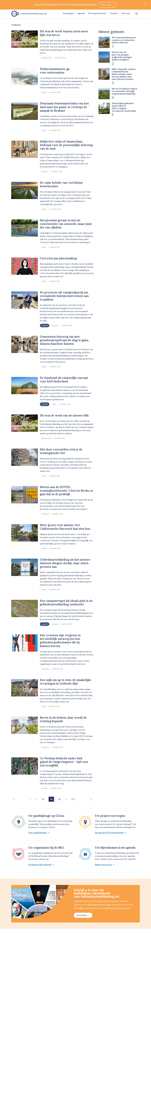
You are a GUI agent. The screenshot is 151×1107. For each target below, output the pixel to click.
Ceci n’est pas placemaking (58, 258)
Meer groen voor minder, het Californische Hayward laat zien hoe (65, 526)
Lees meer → (107, 4)
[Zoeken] (136, 14)
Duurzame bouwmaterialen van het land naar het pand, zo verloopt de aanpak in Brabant (64, 107)
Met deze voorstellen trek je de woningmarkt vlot (61, 451)
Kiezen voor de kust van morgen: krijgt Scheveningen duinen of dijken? (122, 56)
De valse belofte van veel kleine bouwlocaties (61, 184)
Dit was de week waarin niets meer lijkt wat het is (64, 33)
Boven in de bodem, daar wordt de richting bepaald (63, 719)
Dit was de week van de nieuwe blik (64, 415)
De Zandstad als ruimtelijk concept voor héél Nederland (64, 379)
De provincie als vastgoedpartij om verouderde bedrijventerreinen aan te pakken (64, 296)
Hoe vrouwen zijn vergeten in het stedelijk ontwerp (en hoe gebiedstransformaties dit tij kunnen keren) (60, 640)
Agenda (81, 13)
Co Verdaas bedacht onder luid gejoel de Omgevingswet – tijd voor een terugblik (64, 761)
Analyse (44, 209)
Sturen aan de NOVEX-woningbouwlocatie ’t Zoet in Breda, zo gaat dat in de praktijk (66, 490)
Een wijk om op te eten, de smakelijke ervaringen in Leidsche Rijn (65, 681)
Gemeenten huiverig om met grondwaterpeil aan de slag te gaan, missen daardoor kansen (64, 340)
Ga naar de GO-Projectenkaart (109, 833)
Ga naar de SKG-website (39, 864)
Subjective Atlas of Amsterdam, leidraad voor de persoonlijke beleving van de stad (66, 145)
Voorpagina (68, 13)
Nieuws (44, 367)
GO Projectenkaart (97, 13)
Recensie (45, 171)
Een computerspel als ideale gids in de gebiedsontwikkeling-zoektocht (66, 602)
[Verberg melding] (145, 5)
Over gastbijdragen (37, 833)
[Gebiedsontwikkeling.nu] (35, 14)
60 (59, 799)
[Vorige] (14, 799)
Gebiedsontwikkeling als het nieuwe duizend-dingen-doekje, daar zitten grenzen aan (65, 563)
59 (51, 799)
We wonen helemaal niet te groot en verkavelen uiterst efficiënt (124, 40)
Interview (55, 325)
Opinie (44, 92)
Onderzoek (45, 514)
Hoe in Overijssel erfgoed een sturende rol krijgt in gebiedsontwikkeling (124, 91)
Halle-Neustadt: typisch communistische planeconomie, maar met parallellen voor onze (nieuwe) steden (124, 74)
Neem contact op (103, 864)
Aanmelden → (83, 915)
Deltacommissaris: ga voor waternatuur (54, 70)
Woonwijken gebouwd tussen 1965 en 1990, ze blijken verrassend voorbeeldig (124, 107)
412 (73, 799)
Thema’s (114, 13)
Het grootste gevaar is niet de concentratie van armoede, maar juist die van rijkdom (66, 223)
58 (43, 799)
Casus (44, 130)
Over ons (126, 13)
